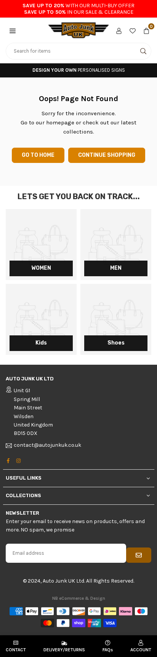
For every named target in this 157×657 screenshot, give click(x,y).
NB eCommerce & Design (78, 598)
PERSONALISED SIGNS (78, 70)
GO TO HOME (38, 155)
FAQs (108, 649)
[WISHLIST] (132, 30)
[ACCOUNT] (119, 30)
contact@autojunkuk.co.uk (47, 445)
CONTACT (16, 649)
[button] (12, 30)
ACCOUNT (140, 649)
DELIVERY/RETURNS (64, 649)
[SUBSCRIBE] (138, 555)
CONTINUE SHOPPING (106, 155)
